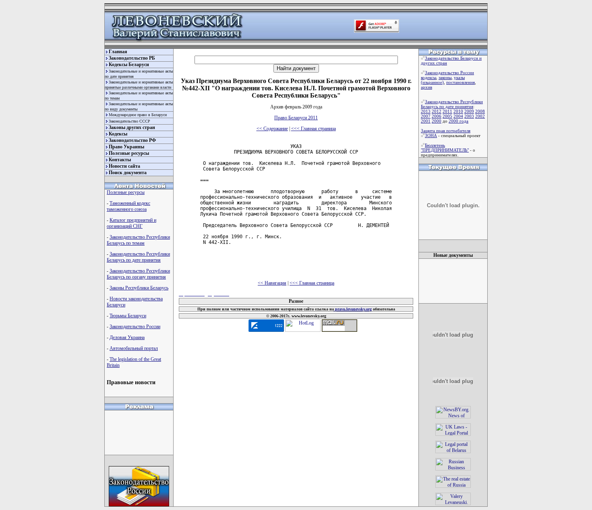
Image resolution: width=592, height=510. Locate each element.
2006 (436, 116)
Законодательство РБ (132, 58)
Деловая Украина (127, 337)
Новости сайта (124, 166)
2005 (447, 116)
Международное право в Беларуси (138, 114)
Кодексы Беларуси (129, 64)
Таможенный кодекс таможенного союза (128, 206)
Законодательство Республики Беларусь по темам (138, 240)
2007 (426, 116)
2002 (480, 116)
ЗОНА (431, 135)
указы (459, 77)
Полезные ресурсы (129, 153)
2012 (436, 111)
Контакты (120, 159)
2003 (469, 116)
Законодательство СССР (129, 121)
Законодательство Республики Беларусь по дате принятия (138, 257)
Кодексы (118, 134)
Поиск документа (128, 172)
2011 (447, 111)
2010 (458, 111)
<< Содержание (272, 128)
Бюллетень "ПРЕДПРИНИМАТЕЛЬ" (445, 147)
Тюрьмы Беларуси (128, 315)
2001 (426, 121)
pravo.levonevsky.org (353, 309)
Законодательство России (135, 326)
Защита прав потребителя (445, 130)
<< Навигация (272, 283)
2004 (458, 116)
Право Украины (126, 147)
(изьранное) (432, 82)
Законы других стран (132, 127)
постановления (460, 82)
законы (445, 77)
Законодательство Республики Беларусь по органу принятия (138, 274)
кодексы (428, 77)
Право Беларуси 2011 (296, 118)
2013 (426, 111)
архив (426, 87)
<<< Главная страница (313, 128)
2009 (469, 111)
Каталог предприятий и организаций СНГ (131, 223)
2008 (480, 111)
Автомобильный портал (134, 348)
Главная (118, 51)
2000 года (458, 121)
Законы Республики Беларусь (139, 288)
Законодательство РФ (132, 140)
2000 (436, 121)
